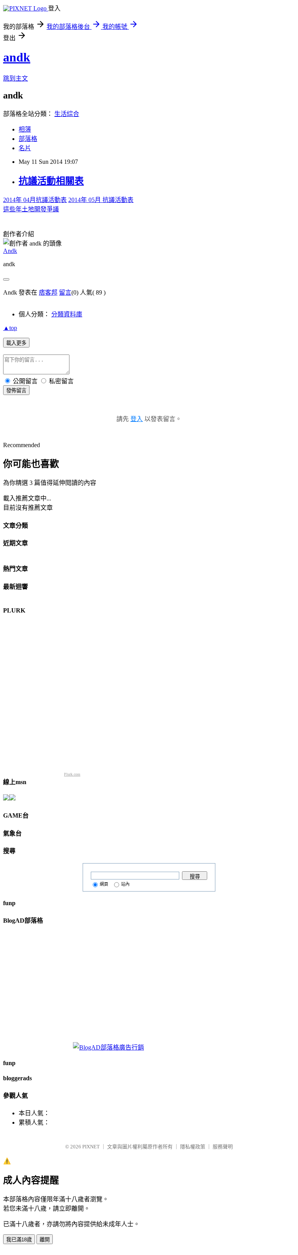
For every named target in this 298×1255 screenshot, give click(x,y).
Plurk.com (72, 774)
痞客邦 (48, 292)
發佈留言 (16, 390)
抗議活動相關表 (51, 181)
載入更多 (16, 343)
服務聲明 (223, 1147)
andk (16, 57)
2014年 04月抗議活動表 (35, 200)
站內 (125, 884)
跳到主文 (15, 78)
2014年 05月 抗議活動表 (100, 200)
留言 (65, 292)
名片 (25, 148)
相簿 (25, 129)
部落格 (28, 138)
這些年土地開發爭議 (31, 209)
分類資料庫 (66, 314)
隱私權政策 (192, 1147)
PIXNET (91, 1147)
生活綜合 (66, 114)
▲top (10, 328)
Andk (10, 250)
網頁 (104, 884)
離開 (45, 1240)
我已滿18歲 (19, 1240)
